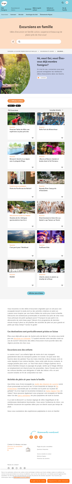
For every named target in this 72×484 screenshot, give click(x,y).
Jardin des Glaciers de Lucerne (46, 384)
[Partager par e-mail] (40, 437)
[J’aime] (33, 138)
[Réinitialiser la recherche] (58, 41)
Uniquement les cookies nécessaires (58, 481)
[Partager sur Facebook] (31, 437)
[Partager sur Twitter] (36, 437)
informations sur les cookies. (22, 477)
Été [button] (17, 105)
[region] (36, 477)
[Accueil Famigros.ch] (4, 3)
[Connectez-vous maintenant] (67, 2)
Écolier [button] (10, 105)
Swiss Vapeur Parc (53, 391)
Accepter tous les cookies (38, 481)
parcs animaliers (24, 395)
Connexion (43, 77)
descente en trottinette (22, 338)
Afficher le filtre (17, 101)
